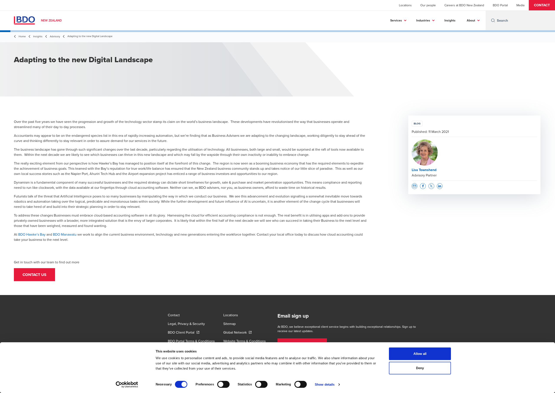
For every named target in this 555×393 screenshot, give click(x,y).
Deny (420, 368)
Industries (423, 20)
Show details (325, 384)
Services (396, 20)
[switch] (223, 384)
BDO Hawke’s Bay (32, 234)
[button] (542, 5)
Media (520, 5)
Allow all (420, 353)
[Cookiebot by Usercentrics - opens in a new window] (127, 384)
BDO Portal (500, 5)
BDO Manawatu (65, 234)
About (471, 20)
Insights (449, 20)
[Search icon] (493, 20)
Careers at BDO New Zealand (464, 5)
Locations (405, 5)
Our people (428, 5)
